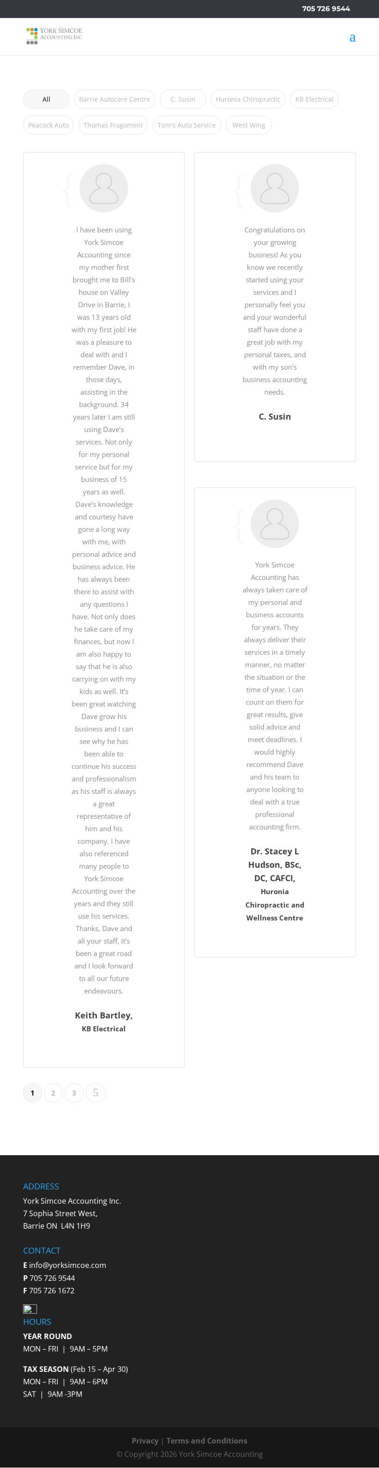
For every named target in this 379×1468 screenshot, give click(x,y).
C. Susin (183, 99)
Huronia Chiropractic (248, 99)
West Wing (248, 125)
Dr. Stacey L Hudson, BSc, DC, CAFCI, (274, 864)
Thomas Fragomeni (113, 125)
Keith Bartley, (104, 1015)
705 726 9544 (326, 8)
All (46, 99)
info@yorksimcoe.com (67, 1265)
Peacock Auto (48, 125)
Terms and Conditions (206, 1441)
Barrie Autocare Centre (114, 99)
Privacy (145, 1441)
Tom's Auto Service (187, 125)
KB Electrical (314, 99)
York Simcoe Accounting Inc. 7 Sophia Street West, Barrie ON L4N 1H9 (72, 1213)
